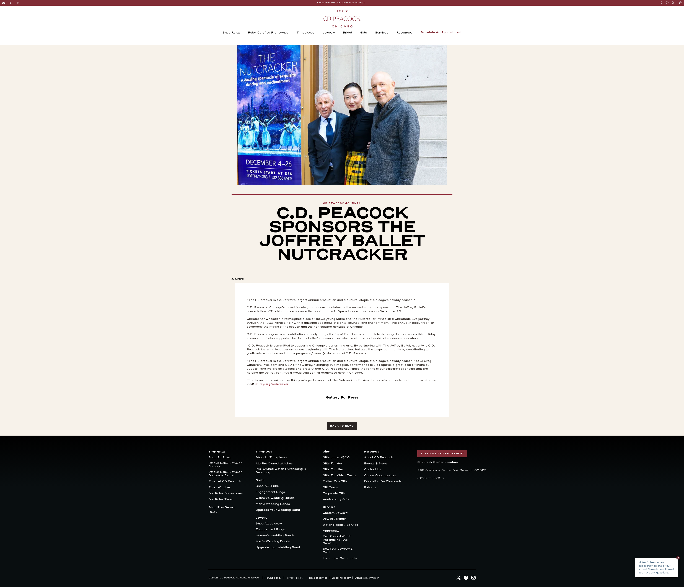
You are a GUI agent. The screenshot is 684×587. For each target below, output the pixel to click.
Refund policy (273, 577)
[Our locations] (17, 3)
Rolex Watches (219, 487)
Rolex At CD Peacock (224, 481)
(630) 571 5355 (430, 478)
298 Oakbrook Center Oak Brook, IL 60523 (451, 470)
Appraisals (331, 530)
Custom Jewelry (335, 513)
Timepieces (305, 32)
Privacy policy (294, 577)
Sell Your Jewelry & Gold (338, 550)
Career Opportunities (380, 475)
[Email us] (3, 3)
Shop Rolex (231, 32)
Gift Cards (330, 487)
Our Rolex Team (220, 499)
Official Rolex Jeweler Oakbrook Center (225, 473)
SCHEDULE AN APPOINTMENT (442, 453)
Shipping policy (341, 577)
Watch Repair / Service (340, 525)
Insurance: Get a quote (340, 558)
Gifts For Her (332, 463)
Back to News (342, 426)
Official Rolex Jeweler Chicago (225, 464)
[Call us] (10, 3)
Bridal (347, 32)
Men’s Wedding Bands (273, 504)
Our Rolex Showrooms (225, 493)
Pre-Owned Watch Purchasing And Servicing (337, 540)
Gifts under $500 (336, 457)
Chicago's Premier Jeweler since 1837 (341, 2)
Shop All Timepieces (271, 457)
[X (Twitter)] (458, 579)
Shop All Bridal (267, 486)
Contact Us (372, 469)
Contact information (367, 577)
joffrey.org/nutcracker (271, 384)
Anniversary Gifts (336, 499)
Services (381, 32)
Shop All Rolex (219, 457)
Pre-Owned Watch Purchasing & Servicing (281, 470)
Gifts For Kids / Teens (339, 475)
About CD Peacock (378, 457)
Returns (370, 487)
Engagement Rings (270, 492)
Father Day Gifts (335, 481)
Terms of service (317, 577)
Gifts (363, 32)
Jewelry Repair (334, 519)
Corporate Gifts (334, 493)
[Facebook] (466, 579)
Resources (404, 32)
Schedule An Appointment (441, 32)
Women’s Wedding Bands (275, 498)
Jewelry (328, 32)
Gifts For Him (333, 469)
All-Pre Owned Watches (274, 463)
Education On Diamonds (383, 481)
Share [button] (239, 279)
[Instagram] (473, 579)
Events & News (376, 463)
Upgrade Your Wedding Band (278, 510)
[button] (661, 3)
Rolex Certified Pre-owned (268, 32)
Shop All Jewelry (269, 523)
